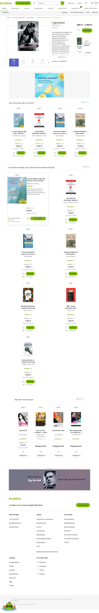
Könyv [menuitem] (4, 8)
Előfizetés (95, 12)
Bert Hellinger (60, 136)
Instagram (42, 566)
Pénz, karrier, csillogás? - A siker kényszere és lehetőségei (41, 431)
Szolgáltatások (14, 562)
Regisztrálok (71, 3)
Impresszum (41, 531)
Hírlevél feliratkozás (71, 535)
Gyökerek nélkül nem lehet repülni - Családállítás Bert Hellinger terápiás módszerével (80, 132)
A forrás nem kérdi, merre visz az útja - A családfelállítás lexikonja (60, 132)
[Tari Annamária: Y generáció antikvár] (28, 36)
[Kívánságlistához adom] (78, 30)
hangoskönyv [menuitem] (38, 8)
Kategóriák (5, 12)
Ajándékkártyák (69, 523)
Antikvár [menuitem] (50, 8)
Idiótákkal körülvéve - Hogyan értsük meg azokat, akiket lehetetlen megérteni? (28, 307)
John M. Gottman (36, 136)
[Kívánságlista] (86, 3)
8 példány (87, 30)
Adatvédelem (41, 542)
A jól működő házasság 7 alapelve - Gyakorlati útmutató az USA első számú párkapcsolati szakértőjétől (39, 132)
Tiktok (41, 570)
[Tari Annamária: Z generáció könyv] (23, 419)
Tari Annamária (23, 434)
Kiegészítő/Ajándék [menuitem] (90, 8)
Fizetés (11, 566)
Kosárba (88, 53)
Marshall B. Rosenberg (18, 136)
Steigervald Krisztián (28, 364)
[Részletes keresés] (34, 3)
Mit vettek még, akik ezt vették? (21, 103)
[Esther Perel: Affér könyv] (71, 295)
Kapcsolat (12, 578)
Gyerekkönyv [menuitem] (15, 8)
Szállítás (12, 570)
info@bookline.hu (15, 523)
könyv (19, 108)
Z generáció (23, 430)
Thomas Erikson (28, 310)
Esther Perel (70, 310)
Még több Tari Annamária (24, 399)
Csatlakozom (83, 505)
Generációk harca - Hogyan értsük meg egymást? (28, 361)
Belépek (79, 3)
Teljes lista (84, 102)
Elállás (11, 585)
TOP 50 (66, 542)
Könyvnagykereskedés (44, 538)
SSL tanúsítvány (15, 601)
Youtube (42, 574)
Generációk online (58, 430)
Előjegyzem (23, 455)
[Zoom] (38, 49)
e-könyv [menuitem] (26, 8)
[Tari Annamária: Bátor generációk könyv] (76, 419)
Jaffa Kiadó (55, 27)
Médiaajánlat (41, 535)
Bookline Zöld (41, 523)
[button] (48, 62)
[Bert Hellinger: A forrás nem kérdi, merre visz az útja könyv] (60, 120)
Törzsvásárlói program (76, 12)
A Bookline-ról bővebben (45, 519)
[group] (14, 62)
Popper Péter (40, 434)
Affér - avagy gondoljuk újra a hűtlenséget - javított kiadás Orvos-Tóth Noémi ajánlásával (71, 307)
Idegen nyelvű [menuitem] (62, 8)
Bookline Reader (69, 527)
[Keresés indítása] (62, 3)
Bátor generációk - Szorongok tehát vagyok (76, 431)
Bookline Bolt (13, 527)
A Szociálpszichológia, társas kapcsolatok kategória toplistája (31, 167)
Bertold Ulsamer (80, 136)
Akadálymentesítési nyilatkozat (47, 552)
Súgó (10, 582)
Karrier (39, 527)
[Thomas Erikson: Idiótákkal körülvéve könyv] (28, 295)
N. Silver (44, 136)
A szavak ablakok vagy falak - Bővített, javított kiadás (18, 132)
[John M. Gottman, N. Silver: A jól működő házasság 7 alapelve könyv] (39, 120)
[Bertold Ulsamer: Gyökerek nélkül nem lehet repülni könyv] (80, 120)
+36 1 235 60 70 (14, 519)
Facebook (42, 562)
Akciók (88, 12)
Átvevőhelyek (13, 574)
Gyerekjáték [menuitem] (77, 7)
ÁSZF (38, 546)
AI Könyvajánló (24, 3)
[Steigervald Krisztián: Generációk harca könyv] (28, 349)
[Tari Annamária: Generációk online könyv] (58, 419)
